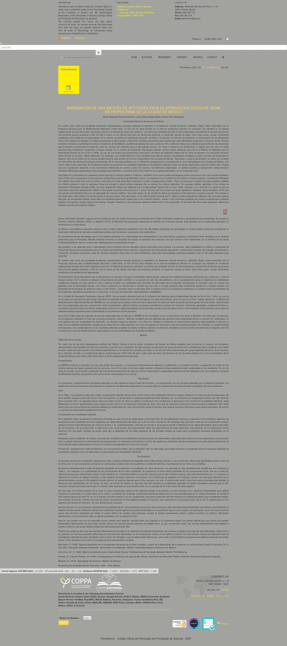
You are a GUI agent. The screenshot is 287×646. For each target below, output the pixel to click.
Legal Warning (198, 595)
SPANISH (65, 37)
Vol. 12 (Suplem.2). (211, 67)
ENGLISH (79, 37)
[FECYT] (209, 623)
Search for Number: (69, 617)
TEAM (134, 57)
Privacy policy (222, 595)
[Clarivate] (194, 623)
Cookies (210, 595)
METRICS (198, 57)
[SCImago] (223, 623)
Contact (225, 589)
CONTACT (212, 57)
